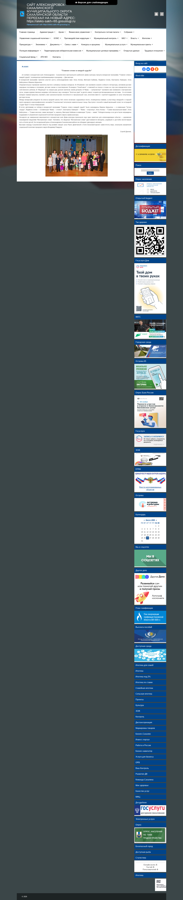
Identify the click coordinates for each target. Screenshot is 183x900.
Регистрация (156, 14)
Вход (162, 14)
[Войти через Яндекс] (152, 69)
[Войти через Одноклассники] (156, 69)
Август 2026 (150, 520)
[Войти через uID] (144, 69)
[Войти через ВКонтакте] (148, 69)
